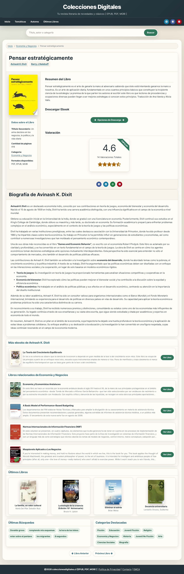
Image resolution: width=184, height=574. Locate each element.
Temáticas (20, 21)
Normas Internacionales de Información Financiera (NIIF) (52, 426)
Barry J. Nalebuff (40, 64)
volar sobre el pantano (21, 536)
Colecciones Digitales (92, 6)
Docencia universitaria (156, 506)
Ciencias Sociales (106, 542)
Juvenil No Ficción (145, 536)
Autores (34, 21)
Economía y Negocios (26, 46)
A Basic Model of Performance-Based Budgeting (48, 405)
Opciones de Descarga (109, 120)
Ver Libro (167, 357)
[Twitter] (166, 21)
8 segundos (60, 536)
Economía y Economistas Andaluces (42, 384)
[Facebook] (172, 21)
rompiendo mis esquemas (42, 530)
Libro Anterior (81, 553)
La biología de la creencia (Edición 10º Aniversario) (70, 506)
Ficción (101, 530)
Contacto (127, 569)
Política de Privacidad (109, 569)
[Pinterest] (179, 21)
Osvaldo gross (17, 530)
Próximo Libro (102, 553)
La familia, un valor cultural (28, 505)
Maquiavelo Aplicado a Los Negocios (42, 449)
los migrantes (43, 536)
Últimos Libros (51, 21)
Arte (160, 536)
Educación (114, 530)
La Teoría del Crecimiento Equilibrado (42, 352)
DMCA (136, 569)
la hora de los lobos (68, 530)
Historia (127, 536)
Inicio (7, 21)
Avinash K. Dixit (19, 64)
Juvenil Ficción (131, 530)
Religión (148, 530)
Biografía (123, 542)
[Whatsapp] (112, 184)
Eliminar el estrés (113, 507)
